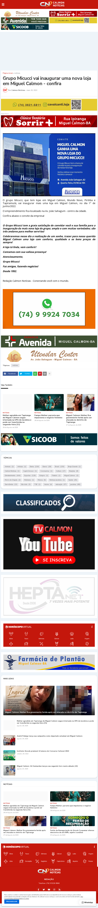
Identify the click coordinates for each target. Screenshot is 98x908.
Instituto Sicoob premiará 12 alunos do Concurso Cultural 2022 (43, 751)
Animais (9, 467)
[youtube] (49, 890)
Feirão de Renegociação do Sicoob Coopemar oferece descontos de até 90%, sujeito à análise (72, 832)
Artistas (21, 467)
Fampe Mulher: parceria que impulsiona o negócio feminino (48, 416)
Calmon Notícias (12, 471)
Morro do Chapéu (12, 480)
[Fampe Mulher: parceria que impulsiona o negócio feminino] (49, 402)
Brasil (59, 467)
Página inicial (8, 73)
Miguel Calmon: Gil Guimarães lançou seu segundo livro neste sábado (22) (47, 766)
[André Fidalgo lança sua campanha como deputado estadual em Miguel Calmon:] (9, 740)
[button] (3, 4)
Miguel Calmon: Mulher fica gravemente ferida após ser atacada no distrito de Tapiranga (79, 419)
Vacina (48, 484)
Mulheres (29, 480)
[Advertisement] (49, 50)
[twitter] (44, 890)
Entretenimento (12, 475)
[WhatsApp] (35, 374)
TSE (37, 484)
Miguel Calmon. (71, 475)
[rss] (59, 890)
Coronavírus (46, 471)
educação (61, 484)
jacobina (75, 484)
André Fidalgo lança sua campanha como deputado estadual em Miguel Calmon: (50, 736)
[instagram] (54, 890)
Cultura (60, 471)
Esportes (30, 475)
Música (42, 480)
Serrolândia (11, 484)
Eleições (73, 471)
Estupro (43, 475)
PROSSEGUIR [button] (11, 901)
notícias (17, 73)
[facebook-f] (38, 890)
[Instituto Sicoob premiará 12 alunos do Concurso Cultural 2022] (9, 755)
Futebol (56, 475)
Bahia (34, 467)
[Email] (45, 374)
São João (25, 484)
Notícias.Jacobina (57, 480)
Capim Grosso (30, 471)
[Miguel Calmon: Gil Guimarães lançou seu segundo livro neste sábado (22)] (9, 770)
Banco (47, 467)
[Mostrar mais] (49, 374)
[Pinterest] (40, 374)
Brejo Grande (74, 467)
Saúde (72, 480)
